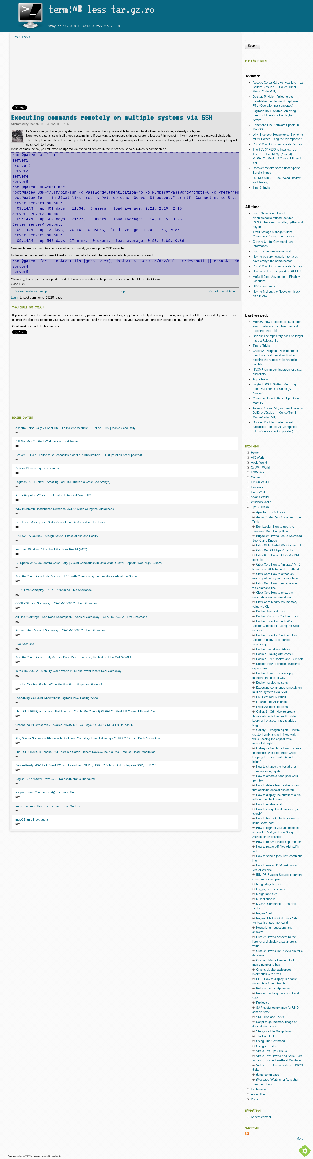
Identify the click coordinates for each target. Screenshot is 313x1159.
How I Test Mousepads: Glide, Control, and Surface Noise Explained (60, 522)
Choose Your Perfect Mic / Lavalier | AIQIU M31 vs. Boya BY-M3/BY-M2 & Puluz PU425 (74, 725)
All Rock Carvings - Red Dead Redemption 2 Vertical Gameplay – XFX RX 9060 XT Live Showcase (81, 617)
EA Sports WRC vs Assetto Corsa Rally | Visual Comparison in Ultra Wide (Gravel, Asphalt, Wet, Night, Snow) (88, 563)
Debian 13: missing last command (37, 468)
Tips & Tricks (21, 37)
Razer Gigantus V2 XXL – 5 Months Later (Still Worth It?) (53, 495)
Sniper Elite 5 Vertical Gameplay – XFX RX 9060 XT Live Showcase (60, 630)
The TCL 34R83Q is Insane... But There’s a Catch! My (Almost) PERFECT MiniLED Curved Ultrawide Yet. (85, 711)
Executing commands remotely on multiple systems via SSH (112, 117)
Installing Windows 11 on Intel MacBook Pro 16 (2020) (51, 549)
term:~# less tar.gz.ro (101, 9)
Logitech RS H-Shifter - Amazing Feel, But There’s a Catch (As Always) (62, 482)
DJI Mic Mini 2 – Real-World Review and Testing (47, 441)
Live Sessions (24, 644)
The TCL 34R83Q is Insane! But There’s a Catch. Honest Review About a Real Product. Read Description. (85, 752)
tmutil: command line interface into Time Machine (48, 806)
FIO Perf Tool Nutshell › (222, 291)
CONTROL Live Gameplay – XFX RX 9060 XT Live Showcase (56, 603)
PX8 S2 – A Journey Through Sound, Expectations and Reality (56, 536)
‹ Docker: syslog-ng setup (30, 291)
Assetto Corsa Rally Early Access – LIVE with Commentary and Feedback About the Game (76, 576)
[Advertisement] (125, 73)
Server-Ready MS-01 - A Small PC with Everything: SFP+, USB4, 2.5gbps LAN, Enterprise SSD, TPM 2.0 (85, 765)
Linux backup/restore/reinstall (272, 251)
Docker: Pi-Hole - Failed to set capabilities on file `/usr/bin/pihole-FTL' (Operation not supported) (78, 455)
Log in (15, 297)
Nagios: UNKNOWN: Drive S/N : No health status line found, (55, 779)
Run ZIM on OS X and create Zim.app (278, 144)
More (300, 1138)
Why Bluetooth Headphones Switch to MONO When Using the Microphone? (65, 509)
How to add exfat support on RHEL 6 (277, 271)
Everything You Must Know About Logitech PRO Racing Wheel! (57, 698)
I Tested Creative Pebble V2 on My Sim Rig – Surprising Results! (58, 684)
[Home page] (30, 29)
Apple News (261, 379)
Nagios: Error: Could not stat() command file (44, 792)
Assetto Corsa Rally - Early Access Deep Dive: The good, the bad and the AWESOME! (73, 657)
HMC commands (264, 286)
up (123, 291)
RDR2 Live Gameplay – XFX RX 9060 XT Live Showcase (53, 590)
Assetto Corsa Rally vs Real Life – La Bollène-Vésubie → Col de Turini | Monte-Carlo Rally (75, 428)
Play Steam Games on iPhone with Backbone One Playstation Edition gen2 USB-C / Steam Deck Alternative (87, 738)
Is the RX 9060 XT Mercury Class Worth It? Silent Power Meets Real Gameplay (68, 671)
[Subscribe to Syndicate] (247, 1134)
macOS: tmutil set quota (31, 819)
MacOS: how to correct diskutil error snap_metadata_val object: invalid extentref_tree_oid (277, 326)
